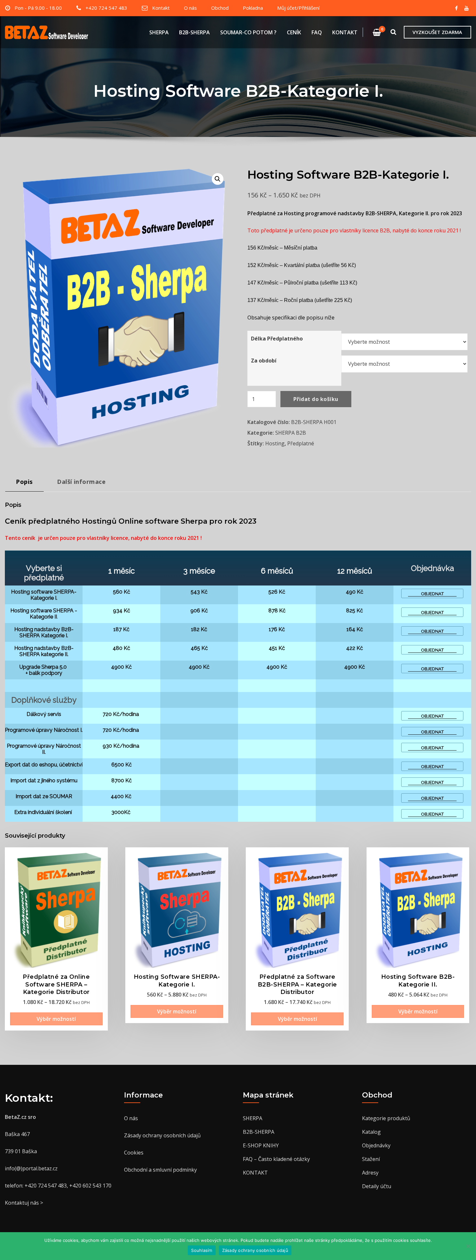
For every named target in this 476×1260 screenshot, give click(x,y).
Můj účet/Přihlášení (298, 8)
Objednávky (376, 1145)
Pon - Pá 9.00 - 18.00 (38, 8)
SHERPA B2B (290, 432)
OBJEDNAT (432, 593)
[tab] (24, 484)
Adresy (370, 1172)
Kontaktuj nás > (24, 1202)
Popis (24, 481)
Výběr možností (56, 1018)
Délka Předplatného (277, 338)
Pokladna (253, 8)
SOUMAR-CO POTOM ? (248, 32)
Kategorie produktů (386, 1118)
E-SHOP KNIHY (261, 1145)
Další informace (81, 481)
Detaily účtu (376, 1186)
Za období (264, 360)
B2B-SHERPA (194, 32)
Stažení (371, 1159)
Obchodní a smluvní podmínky (160, 1169)
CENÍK (294, 32)
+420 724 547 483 (106, 8)
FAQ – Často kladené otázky (276, 1159)
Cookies (133, 1152)
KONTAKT (344, 32)
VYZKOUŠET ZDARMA (437, 32)
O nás (190, 8)
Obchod (220, 8)
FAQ (317, 32)
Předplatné (300, 443)
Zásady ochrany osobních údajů (162, 1135)
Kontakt (161, 8)
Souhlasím (201, 1250)
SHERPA (159, 32)
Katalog (371, 1131)
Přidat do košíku (315, 399)
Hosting (275, 443)
